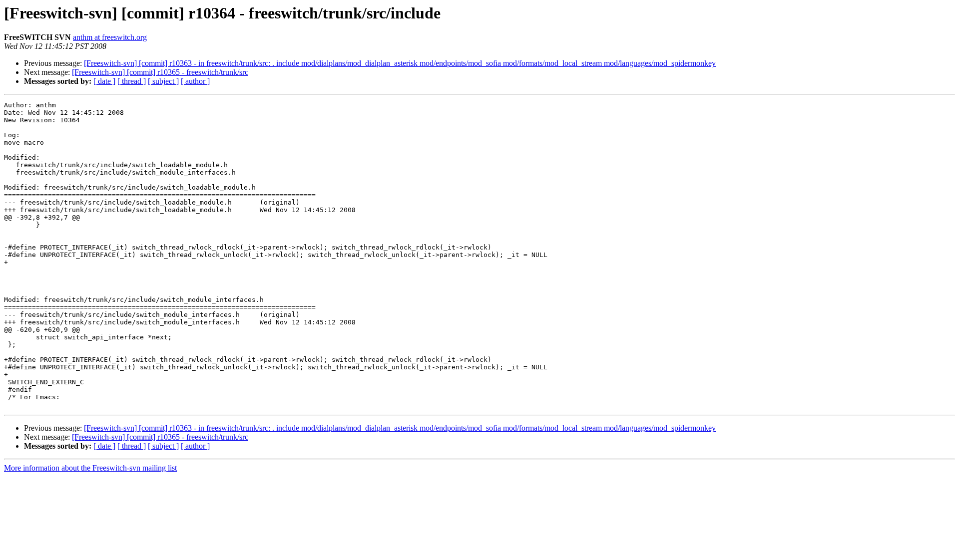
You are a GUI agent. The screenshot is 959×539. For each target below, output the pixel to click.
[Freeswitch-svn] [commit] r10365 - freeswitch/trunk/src (160, 72)
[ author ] (195, 81)
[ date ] (104, 81)
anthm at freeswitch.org (110, 37)
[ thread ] (131, 81)
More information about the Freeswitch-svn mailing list (90, 468)
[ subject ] (163, 81)
